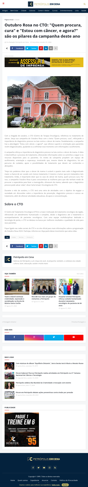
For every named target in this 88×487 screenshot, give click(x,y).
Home (12, 480)
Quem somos (23, 480)
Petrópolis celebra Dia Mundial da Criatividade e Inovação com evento (43, 383)
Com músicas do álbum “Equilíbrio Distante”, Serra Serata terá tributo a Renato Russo (49, 363)
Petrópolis (30, 237)
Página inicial (9, 20)
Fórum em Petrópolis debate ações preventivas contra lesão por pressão (44, 392)
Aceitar (65, 485)
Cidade (17, 20)
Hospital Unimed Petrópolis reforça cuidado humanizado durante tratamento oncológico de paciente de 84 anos (70, 301)
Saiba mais (56, 485)
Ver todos (80, 273)
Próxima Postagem (78, 322)
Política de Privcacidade (69, 480)
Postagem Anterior (9, 322)
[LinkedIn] (46, 48)
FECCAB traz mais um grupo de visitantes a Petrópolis (44, 298)
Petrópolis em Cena (23, 257)
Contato (54, 480)
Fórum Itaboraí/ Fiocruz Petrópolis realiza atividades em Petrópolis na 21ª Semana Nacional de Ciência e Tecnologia (48, 374)
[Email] (51, 48)
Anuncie (45, 480)
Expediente (34, 480)
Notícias (21, 237)
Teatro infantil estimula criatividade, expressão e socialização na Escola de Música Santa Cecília (14, 300)
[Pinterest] (41, 48)
